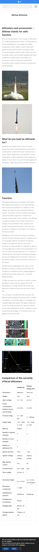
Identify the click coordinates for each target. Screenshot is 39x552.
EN (21, 1)
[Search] (30, 6)
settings (22, 545)
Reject (14, 549)
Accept (6, 549)
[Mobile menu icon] (36, 6)
